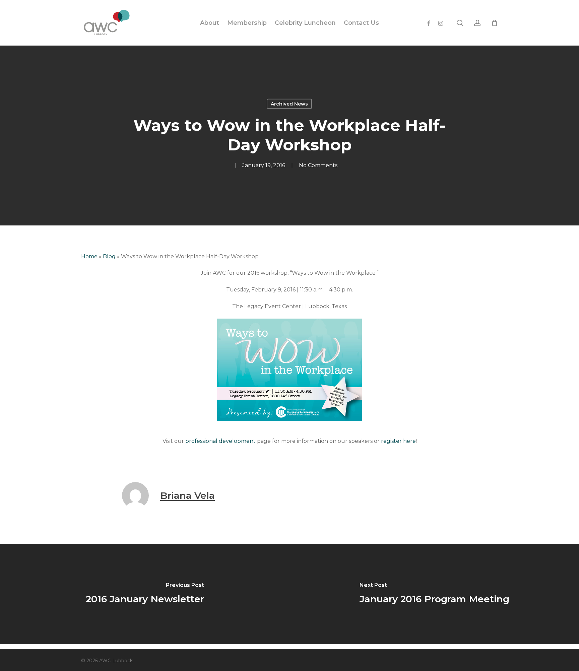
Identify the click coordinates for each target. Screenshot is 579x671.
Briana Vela (187, 495)
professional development (220, 441)
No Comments (318, 165)
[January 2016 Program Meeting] (434, 594)
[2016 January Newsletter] (145, 594)
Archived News (289, 104)
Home (89, 256)
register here (398, 441)
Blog (109, 256)
